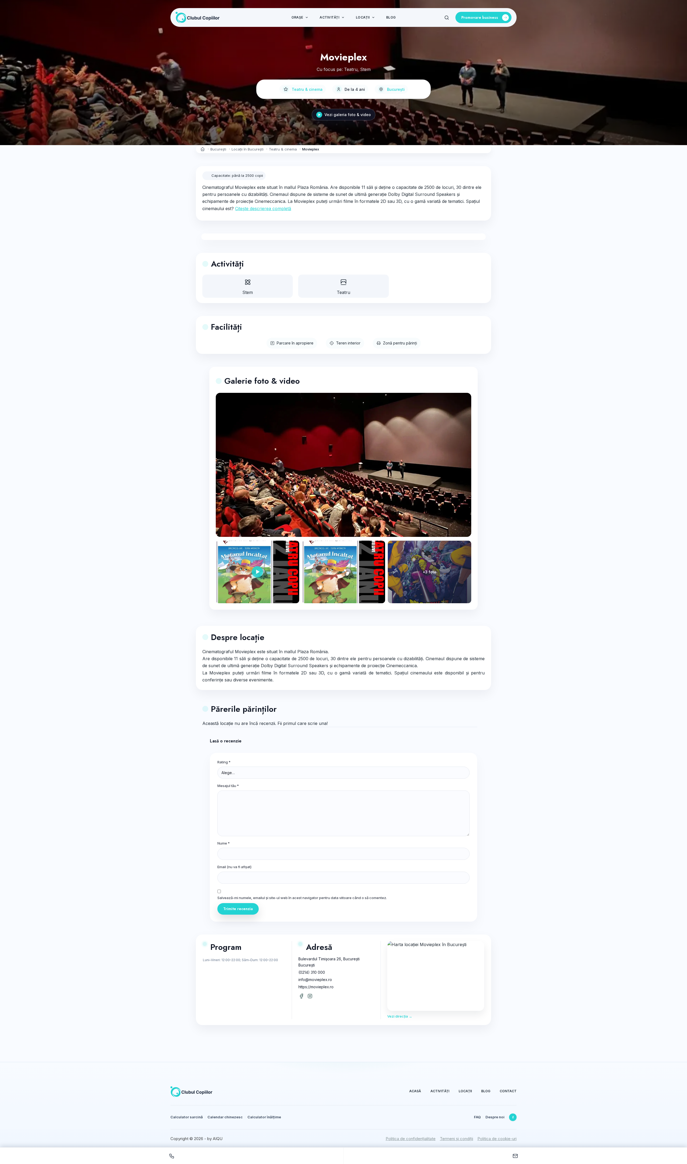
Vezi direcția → (399, 1016)
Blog (391, 17)
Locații (363, 17)
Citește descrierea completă (263, 208)
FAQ (477, 1117)
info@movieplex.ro (315, 979)
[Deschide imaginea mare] (343, 465)
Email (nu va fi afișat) (234, 867)
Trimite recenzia (238, 908)
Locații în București (248, 149)
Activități (329, 17)
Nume (223, 843)
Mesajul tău (228, 786)
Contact (508, 1091)
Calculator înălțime (264, 1117)
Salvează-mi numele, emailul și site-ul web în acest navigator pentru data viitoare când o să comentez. (302, 898)
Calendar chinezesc (225, 1117)
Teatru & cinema (307, 89)
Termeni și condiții (456, 1138)
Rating (224, 762)
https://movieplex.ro (316, 987)
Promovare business (479, 17)
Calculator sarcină (186, 1117)
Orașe (297, 17)
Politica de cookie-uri (497, 1138)
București (396, 89)
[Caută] (447, 18)
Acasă (415, 1091)
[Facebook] (513, 1117)
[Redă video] (257, 572)
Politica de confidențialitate (411, 1138)
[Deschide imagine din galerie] (343, 572)
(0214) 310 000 (311, 972)
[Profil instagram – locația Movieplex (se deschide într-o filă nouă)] (310, 996)
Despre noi (495, 1117)
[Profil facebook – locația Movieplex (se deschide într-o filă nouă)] (301, 996)
